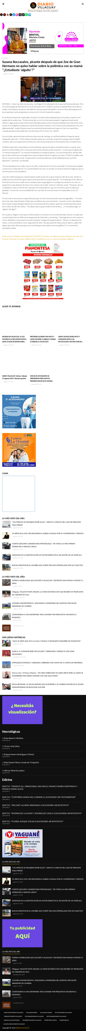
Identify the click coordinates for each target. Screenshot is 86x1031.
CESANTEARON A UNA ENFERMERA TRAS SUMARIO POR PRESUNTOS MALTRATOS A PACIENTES (44, 616)
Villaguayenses (31, 1012)
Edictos (7, 780)
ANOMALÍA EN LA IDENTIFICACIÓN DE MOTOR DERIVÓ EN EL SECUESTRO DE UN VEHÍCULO (47, 555)
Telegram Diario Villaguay (34, 1016)
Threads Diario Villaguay (13, 1016)
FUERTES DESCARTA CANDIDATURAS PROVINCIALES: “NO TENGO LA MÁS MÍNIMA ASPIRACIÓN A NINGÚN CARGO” (43, 545)
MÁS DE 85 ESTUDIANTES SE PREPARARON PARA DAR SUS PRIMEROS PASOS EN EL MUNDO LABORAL (41, 379)
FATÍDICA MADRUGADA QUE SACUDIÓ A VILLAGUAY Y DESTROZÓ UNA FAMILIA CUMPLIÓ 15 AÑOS (47, 582)
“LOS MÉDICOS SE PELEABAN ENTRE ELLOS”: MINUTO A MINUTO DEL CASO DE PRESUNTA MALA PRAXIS (46, 523)
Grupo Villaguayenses (12, 1020)
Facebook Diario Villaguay (32, 1020)
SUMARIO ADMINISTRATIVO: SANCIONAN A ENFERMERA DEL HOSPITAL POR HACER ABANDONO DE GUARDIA (44, 604)
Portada (5, 58)
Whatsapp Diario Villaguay (13, 1012)
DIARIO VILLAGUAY (22, 1028)
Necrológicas (11, 732)
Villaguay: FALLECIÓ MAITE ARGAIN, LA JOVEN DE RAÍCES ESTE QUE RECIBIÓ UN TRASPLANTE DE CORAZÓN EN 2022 (47, 593)
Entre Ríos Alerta (50, 1020)
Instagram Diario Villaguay (56, 1016)
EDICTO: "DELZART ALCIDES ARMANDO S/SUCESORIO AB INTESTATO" (35, 805)
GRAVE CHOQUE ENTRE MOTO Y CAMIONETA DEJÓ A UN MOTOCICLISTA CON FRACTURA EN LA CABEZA (70, 339)
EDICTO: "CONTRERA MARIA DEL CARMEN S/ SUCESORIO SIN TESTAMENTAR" (39, 797)
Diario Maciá (64, 1020)
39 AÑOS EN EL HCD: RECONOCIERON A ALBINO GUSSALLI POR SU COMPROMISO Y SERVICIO (48, 534)
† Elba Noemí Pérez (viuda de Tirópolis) (20, 762)
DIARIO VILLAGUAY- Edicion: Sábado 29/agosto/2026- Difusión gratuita (14, 377)
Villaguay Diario (46, 1012)
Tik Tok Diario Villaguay (63, 1012)
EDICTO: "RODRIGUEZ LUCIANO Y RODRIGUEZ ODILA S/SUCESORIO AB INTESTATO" (42, 813)
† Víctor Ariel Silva (10, 746)
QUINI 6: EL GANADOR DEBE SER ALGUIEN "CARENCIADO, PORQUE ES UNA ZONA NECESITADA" (43, 652)
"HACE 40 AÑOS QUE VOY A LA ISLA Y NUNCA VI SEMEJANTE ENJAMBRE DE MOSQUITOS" (46, 641)
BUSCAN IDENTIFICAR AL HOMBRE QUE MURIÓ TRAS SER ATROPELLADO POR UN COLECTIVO (47, 565)
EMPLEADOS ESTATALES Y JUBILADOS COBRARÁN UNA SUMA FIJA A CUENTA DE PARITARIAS (47, 663)
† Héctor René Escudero (13, 770)
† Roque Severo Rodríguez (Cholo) (18, 754)
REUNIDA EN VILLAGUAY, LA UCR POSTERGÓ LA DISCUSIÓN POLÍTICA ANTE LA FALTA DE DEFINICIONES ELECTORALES (14, 339)
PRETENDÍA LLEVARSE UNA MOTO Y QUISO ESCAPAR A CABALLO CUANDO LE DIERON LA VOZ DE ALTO (43, 339)
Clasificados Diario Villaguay (14, 1024)
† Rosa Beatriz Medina (12, 738)
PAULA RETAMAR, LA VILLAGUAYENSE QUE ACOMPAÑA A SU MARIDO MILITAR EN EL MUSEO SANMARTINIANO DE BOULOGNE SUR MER (48, 685)
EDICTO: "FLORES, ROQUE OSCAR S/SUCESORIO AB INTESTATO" (32, 821)
